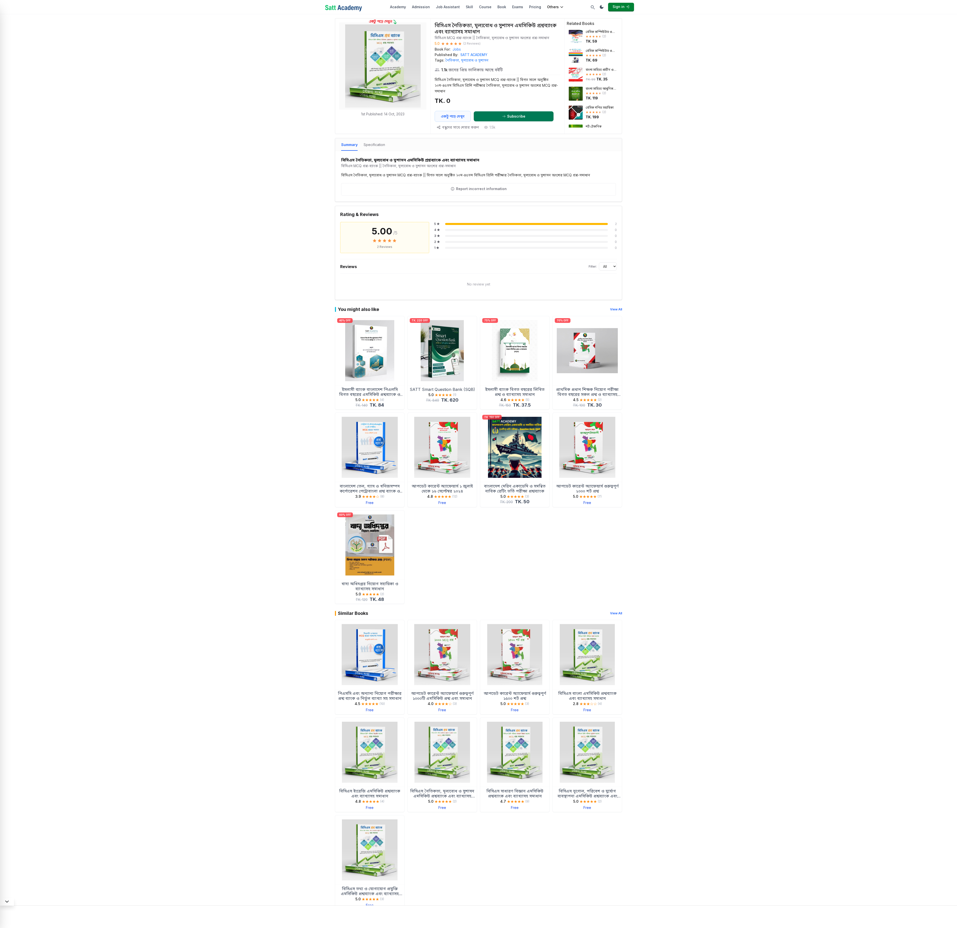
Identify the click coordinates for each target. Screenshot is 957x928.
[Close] (7, 902)
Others (553, 7)
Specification (374, 145)
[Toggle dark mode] (601, 6)
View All (616, 309)
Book (501, 7)
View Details (370, 404)
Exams (517, 7)
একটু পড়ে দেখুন (453, 116)
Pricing (535, 7)
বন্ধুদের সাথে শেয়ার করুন (460, 127)
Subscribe (516, 116)
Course (485, 7)
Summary (349, 145)
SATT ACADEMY (473, 55)
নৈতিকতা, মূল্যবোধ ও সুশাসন (466, 60)
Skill (469, 7)
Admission (421, 7)
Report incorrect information (481, 189)
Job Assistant (448, 7)
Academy (398, 7)
